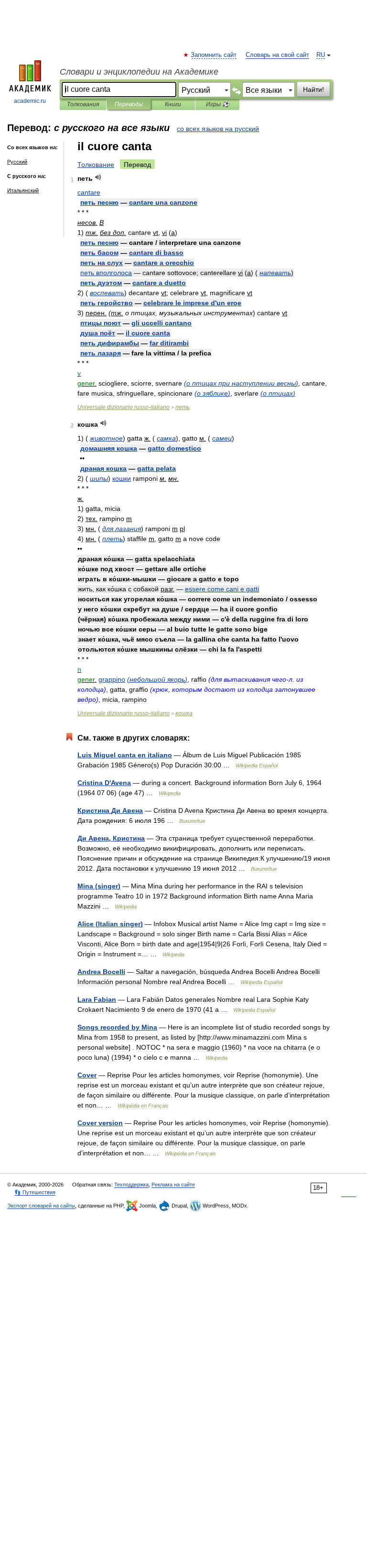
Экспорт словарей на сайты (41, 1205)
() (241, 383)
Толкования (83, 104)
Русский (17, 162)
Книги (173, 104)
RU (320, 55)
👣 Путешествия (34, 1192)
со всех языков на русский (218, 129)
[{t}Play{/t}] (98, 177)
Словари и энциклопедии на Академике (139, 72)
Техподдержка (131, 1184)
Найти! (313, 89)
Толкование (95, 164)
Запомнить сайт (214, 55)
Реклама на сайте (173, 1184)
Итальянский (23, 190)
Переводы (129, 104)
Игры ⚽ (217, 104)
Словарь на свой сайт (277, 55)
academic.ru (30, 101)
